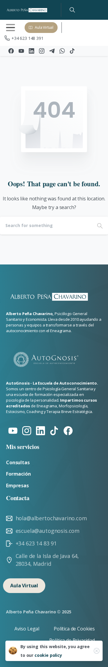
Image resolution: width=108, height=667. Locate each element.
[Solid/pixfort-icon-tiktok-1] (54, 430)
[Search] (72, 10)
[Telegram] (52, 51)
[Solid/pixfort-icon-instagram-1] (27, 430)
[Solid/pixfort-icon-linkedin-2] (40, 430)
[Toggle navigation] (10, 27)
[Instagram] (42, 51)
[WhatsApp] (62, 51)
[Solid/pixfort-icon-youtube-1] (13, 430)
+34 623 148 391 (27, 38)
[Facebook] (11, 51)
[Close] (97, 651)
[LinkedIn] (31, 51)
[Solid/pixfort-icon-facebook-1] (68, 430)
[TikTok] (72, 51)
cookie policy (48, 655)
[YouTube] (21, 51)
